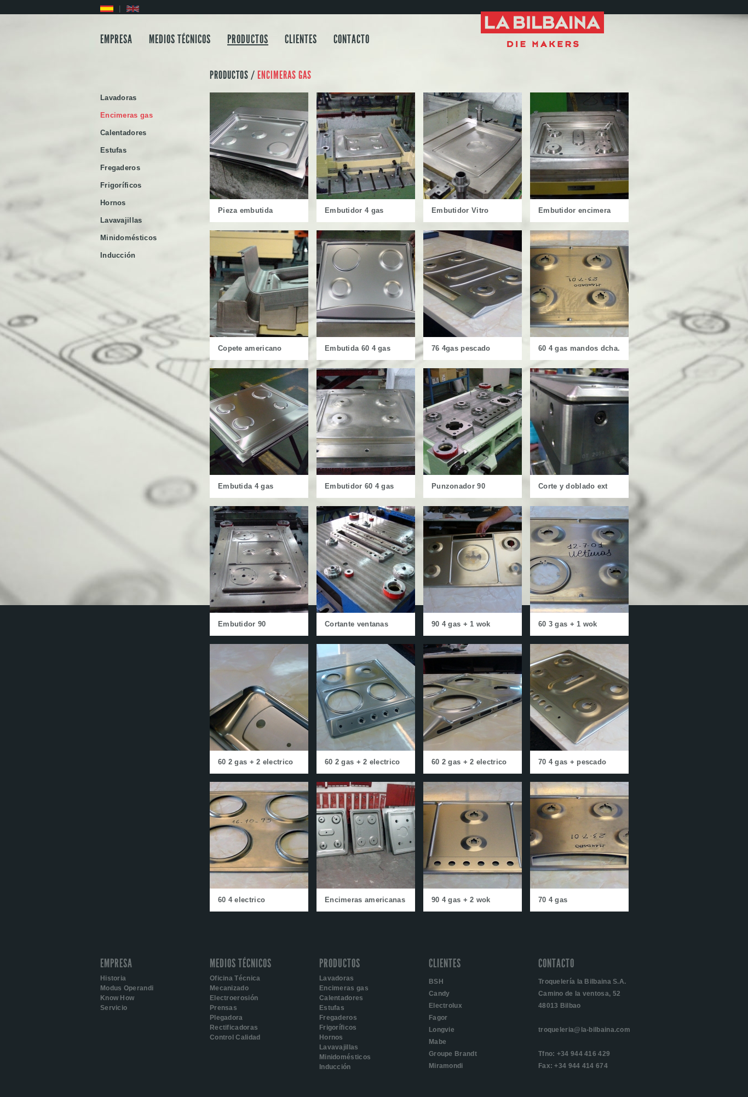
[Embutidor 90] (259, 610)
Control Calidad (235, 1037)
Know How (117, 998)
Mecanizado (229, 988)
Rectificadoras (234, 1027)
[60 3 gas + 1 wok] (579, 610)
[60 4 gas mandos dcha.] (579, 334)
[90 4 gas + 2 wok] (472, 886)
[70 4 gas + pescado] (579, 748)
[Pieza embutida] (259, 197)
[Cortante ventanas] (366, 610)
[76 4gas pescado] (472, 334)
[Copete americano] (259, 334)
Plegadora (226, 1017)
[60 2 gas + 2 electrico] (259, 748)
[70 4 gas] (579, 886)
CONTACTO (351, 39)
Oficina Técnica (235, 978)
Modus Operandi (126, 988)
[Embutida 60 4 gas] (366, 334)
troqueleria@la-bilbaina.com (584, 1030)
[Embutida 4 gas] (259, 472)
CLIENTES (301, 39)
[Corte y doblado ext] (579, 472)
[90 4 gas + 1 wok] (472, 610)
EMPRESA (116, 39)
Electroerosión (234, 998)
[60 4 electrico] (259, 886)
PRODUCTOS (247, 39)
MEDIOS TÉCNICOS (180, 39)
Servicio (113, 1008)
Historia (113, 978)
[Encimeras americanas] (366, 886)
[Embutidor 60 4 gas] (366, 472)
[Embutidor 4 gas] (366, 197)
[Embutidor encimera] (579, 197)
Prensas (223, 1008)
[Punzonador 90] (472, 472)
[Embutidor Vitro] (472, 197)
